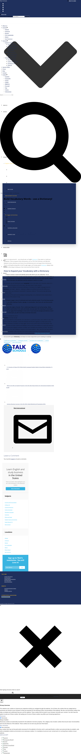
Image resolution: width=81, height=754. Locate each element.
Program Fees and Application (10, 579)
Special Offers (6, 67)
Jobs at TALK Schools (8, 581)
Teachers (6, 589)
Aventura (7, 31)
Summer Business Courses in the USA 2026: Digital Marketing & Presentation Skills (26, 404)
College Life (7, 505)
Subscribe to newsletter (6, 16)
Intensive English (12, 48)
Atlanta (7, 29)
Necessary (4, 718)
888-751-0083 (72, 1)
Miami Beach (8, 550)
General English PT (13, 46)
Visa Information (7, 578)
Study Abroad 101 (9, 522)
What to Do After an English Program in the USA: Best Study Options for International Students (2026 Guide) (30, 386)
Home (2, 193)
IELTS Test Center (7, 580)
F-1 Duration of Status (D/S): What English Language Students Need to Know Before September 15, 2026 (29, 368)
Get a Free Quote (15, 488)
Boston (7, 33)
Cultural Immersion (9, 507)
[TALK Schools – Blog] (28, 354)
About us (5, 25)
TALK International (8, 202)
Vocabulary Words (12, 206)
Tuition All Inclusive (12, 227)
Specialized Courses (10, 52)
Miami (6, 37)
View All (10, 65)
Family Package (11, 221)
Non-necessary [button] (4, 725)
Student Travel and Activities (11, 519)
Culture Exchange (8, 510)
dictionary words (22, 340)
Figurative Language (9, 512)
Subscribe (3, 14)
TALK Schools (8, 524)
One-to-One (10, 189)
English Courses (9, 42)
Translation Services (8, 591)
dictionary (34, 259)
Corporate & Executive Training (10, 588)
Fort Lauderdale (9, 35)
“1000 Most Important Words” (42, 333)
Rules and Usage (8, 517)
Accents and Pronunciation (10, 502)
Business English (12, 208)
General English (12, 44)
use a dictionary (16, 342)
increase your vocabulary (36, 340)
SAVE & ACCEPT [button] (4, 735)
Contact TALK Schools (8, 576)
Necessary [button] (3, 716)
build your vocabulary (10, 340)
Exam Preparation (12, 54)
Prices (4, 69)
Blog (4, 71)
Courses (5, 41)
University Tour (12, 63)
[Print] (4, 226)
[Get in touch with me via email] (33, 448)
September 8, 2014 (10, 204)
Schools (5, 27)
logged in (13, 459)
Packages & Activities (10, 58)
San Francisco (8, 39)
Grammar (7, 206)
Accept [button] (22, 697)
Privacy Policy (56, 696)
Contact (5, 73)
